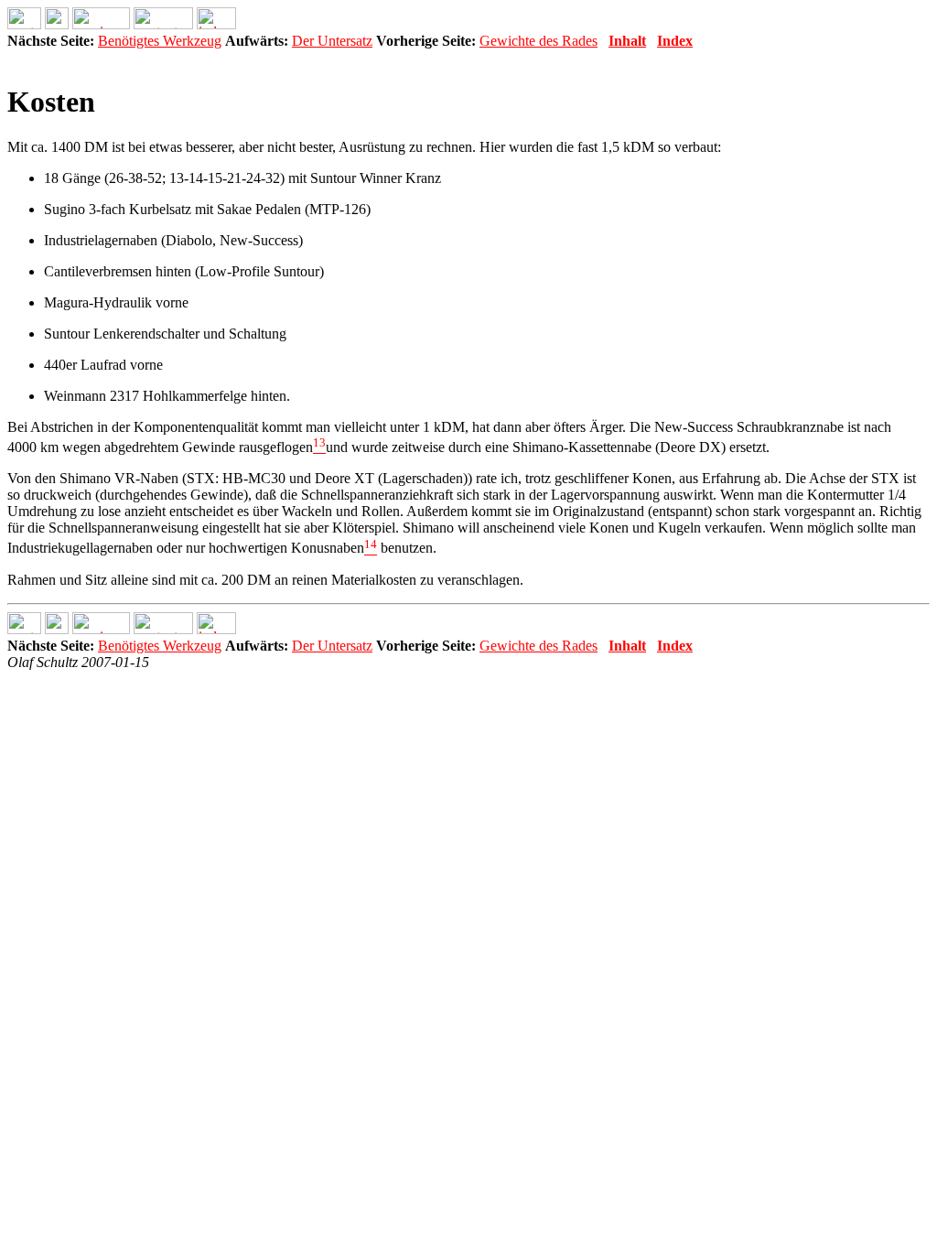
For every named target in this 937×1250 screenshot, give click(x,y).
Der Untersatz (332, 40)
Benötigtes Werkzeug (159, 40)
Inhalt (627, 40)
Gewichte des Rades (538, 40)
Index (675, 40)
